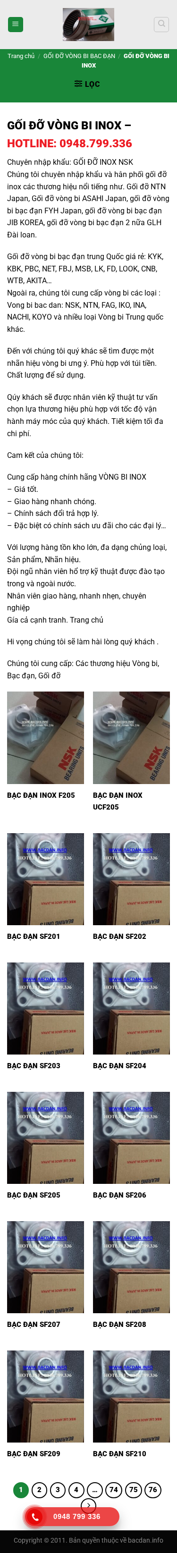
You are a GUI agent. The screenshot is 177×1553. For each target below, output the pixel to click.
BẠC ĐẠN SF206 (119, 1195)
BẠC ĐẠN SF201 (33, 936)
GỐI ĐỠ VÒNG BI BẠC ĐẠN (79, 55)
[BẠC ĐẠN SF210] (131, 1396)
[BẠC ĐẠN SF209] (45, 1396)
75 (133, 1489)
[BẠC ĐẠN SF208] (131, 1267)
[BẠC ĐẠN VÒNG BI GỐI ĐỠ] (88, 24)
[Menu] (15, 25)
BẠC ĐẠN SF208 (119, 1324)
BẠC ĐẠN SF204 (119, 1066)
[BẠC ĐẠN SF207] (45, 1267)
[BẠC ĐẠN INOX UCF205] (131, 738)
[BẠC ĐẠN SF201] (45, 879)
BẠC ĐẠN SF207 (33, 1324)
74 (114, 1489)
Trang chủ (21, 55)
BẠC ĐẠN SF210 (119, 1454)
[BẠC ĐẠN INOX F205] (45, 738)
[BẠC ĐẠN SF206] (131, 1138)
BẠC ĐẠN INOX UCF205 (118, 801)
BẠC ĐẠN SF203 (33, 1066)
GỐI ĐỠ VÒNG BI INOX (64, 125)
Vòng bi (145, 663)
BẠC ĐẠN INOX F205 (41, 795)
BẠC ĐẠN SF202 (119, 936)
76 (153, 1489)
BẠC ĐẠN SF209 (33, 1454)
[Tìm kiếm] (161, 24)
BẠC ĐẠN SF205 (33, 1195)
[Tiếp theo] (89, 1506)
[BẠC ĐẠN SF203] (45, 1008)
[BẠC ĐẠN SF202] (131, 879)
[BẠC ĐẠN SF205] (45, 1138)
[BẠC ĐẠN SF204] (131, 1008)
